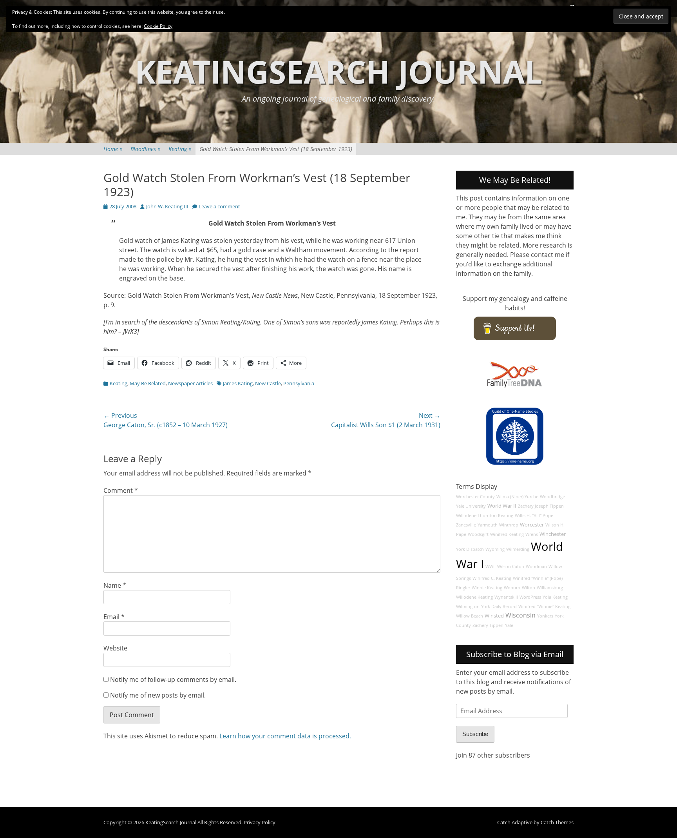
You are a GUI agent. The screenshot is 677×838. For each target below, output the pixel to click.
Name (114, 585)
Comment (120, 490)
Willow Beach (469, 616)
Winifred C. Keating (491, 578)
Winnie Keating (487, 587)
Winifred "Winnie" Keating (544, 606)
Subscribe (475, 734)
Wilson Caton (510, 566)
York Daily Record (499, 606)
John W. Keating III (167, 206)
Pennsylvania (298, 383)
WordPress (530, 597)
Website (115, 648)
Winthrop (508, 525)
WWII (490, 566)
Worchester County (475, 496)
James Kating (238, 383)
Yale (509, 625)
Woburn (512, 587)
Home (113, 149)
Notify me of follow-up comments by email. (173, 679)
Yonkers (545, 616)
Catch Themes (557, 822)
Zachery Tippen (487, 625)
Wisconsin (520, 615)
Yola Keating (555, 597)
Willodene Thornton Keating (484, 515)
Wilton (528, 587)
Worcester (532, 524)
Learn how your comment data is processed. (285, 736)
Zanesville (466, 525)
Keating (180, 149)
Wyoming (495, 549)
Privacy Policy (259, 822)
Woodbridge (552, 496)
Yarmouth (488, 525)
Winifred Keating (507, 534)
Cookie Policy (158, 26)
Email (114, 616)
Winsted (494, 615)
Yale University (471, 506)
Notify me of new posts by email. (158, 695)
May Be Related (148, 383)
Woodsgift (478, 534)
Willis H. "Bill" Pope (534, 515)
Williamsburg (550, 587)
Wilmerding (517, 549)
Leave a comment (219, 206)
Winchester (552, 534)
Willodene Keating (474, 597)
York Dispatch (470, 549)
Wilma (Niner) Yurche (517, 496)
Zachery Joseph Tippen (541, 506)
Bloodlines (145, 149)
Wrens (531, 534)
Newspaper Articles (190, 383)
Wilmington (468, 606)
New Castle (268, 383)
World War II (501, 506)
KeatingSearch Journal (338, 71)
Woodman (536, 566)
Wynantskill (506, 597)
